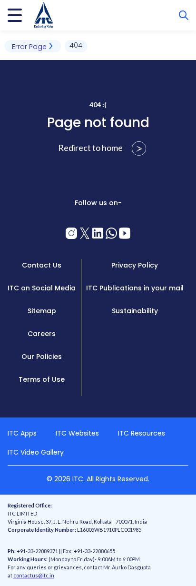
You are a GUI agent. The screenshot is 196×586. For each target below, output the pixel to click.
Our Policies (41, 356)
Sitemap (42, 311)
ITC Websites (77, 433)
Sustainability (135, 311)
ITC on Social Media (42, 288)
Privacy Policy (134, 265)
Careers (42, 333)
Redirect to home (91, 147)
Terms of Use (42, 379)
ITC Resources (141, 433)
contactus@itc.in (33, 575)
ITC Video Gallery (36, 452)
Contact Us (41, 265)
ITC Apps (22, 433)
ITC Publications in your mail (135, 288)
